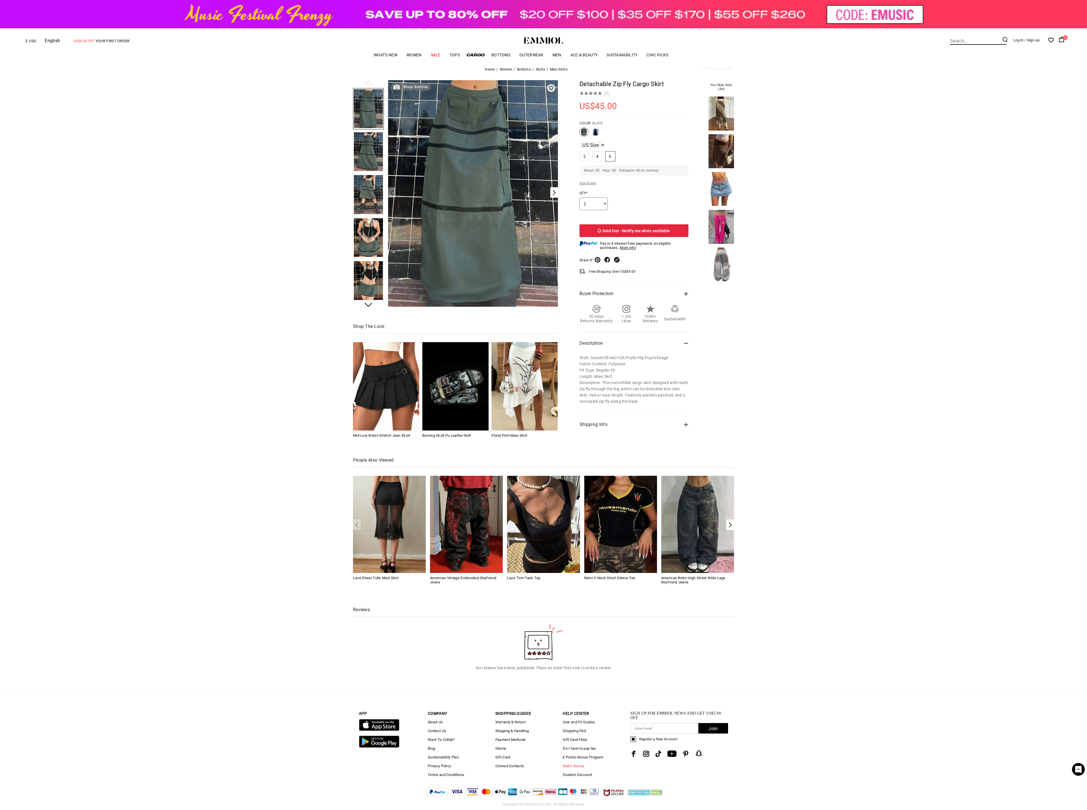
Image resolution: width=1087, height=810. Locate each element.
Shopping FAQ (574, 731)
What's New (385, 55)
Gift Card (502, 757)
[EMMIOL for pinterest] (686, 754)
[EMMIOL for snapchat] (699, 753)
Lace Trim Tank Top (523, 578)
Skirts (540, 69)
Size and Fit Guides (579, 722)
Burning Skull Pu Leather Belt (446, 435)
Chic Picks (657, 55)
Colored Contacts (509, 766)
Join (713, 728)
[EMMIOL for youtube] (671, 754)
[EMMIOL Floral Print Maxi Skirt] (524, 386)
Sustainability (622, 55)
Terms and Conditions (446, 775)
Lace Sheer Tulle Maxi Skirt (376, 578)
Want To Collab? (441, 739)
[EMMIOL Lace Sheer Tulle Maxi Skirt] (389, 523)
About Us (435, 722)
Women (414, 55)
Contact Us (437, 731)
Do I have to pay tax (579, 748)
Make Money (573, 766)
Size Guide (587, 183)
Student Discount (577, 775)
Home (490, 69)
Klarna (500, 748)
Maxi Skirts (559, 69)
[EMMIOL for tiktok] (658, 754)
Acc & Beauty (584, 55)
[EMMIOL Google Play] (379, 746)
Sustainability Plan (443, 757)
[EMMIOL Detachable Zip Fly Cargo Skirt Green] (595, 134)
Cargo (475, 54)
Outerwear (531, 55)
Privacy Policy (439, 766)
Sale (435, 55)
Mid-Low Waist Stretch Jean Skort (381, 435)
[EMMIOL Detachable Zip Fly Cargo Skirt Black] (584, 134)
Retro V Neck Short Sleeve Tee (609, 578)
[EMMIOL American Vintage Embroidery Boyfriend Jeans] (466, 523)
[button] (368, 83)
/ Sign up (1031, 40)
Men (557, 55)
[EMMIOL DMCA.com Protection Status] (645, 796)
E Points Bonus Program (583, 757)
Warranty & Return (510, 722)
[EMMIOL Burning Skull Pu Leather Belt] (455, 386)
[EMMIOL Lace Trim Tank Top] (543, 523)
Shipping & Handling (512, 731)
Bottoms (500, 55)
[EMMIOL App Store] (379, 730)
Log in (1018, 40)
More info (628, 248)
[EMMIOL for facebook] (633, 754)
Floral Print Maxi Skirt (509, 435)
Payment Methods (510, 739)
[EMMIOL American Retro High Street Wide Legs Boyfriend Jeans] (697, 523)
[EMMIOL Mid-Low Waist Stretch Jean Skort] (386, 386)
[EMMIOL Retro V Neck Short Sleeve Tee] (620, 523)
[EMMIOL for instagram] (646, 754)
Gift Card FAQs (575, 739)
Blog (431, 748)
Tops (455, 55)
